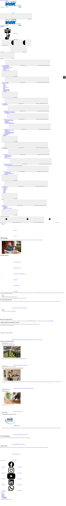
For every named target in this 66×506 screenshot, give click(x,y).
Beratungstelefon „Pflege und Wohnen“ (9, 111)
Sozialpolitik (3, 82)
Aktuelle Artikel (15, 279)
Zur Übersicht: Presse (4, 206)
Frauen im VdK (5, 171)
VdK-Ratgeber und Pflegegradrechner (9, 123)
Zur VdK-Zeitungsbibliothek (18, 444)
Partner (4, 191)
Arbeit (4, 86)
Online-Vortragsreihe (5, 134)
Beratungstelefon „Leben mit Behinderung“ (10, 112)
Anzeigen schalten (15, 291)
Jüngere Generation (5, 174)
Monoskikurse (6, 130)
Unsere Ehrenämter (5, 154)
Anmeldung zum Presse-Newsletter (7, 208)
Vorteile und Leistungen (6, 68)
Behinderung (37, 292)
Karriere (3, 199)
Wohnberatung (6, 121)
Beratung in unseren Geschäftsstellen (7, 67)
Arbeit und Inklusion (7, 131)
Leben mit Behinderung (6, 129)
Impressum (3, 494)
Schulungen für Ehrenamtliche (8, 164)
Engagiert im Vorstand (7, 155)
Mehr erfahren (20, 365)
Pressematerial (5, 207)
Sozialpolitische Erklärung (6, 89)
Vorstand (4, 188)
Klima (4, 88)
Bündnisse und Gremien (6, 90)
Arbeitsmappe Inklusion (8, 133)
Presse (3, 205)
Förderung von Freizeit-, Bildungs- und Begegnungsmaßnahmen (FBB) (13, 165)
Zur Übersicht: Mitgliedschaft (5, 66)
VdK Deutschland (2, 26)
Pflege (4, 84)
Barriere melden (4, 496)
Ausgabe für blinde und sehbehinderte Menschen (19, 273)
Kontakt (3, 493)
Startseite (3, 224)
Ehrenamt (3, 147)
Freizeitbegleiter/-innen (7, 156)
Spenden (4, 190)
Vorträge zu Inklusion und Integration (9, 132)
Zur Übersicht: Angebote (5, 104)
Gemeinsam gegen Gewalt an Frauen (9, 173)
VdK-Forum (4, 91)
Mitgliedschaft (3, 65)
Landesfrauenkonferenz (8, 172)
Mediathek (4, 135)
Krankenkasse (48, 381)
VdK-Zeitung (15, 236)
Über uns (3, 186)
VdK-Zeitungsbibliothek (16, 285)
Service (4, 69)
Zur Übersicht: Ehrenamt (5, 148)
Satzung (4, 192)
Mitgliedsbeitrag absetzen (6, 70)
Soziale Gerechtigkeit (6, 87)
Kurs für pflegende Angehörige (8, 122)
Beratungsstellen (5, 189)
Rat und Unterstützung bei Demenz (9, 120)
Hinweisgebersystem (4, 497)
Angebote (3, 103)
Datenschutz (3, 495)
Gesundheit (4, 85)
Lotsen (6, 157)
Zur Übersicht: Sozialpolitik (5, 83)
